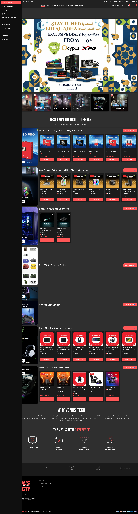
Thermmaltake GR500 (111, 387)
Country (41, 480)
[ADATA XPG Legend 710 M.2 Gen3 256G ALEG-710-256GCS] (79, 141)
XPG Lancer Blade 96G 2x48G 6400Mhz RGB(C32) (128, 151)
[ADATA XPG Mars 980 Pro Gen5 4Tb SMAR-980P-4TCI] (112, 141)
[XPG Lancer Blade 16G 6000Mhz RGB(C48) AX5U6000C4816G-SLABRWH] (96, 141)
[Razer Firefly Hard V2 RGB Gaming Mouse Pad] (47, 339)
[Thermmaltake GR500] (112, 379)
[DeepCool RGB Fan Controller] (63, 220)
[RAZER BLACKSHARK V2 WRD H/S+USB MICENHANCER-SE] (112, 339)
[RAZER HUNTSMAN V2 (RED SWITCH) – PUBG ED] (129, 339)
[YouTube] (112, 481)
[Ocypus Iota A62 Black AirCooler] (112, 181)
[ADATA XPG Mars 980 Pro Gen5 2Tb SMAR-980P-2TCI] (47, 141)
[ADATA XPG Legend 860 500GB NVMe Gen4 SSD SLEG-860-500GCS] (63, 141)
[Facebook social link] (104, 1)
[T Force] (71, 468)
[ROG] (98, 468)
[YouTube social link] (108, 1)
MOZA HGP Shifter (45, 387)
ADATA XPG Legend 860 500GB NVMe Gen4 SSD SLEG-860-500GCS (63, 151)
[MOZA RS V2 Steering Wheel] (63, 379)
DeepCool (42, 232)
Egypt (42, 486)
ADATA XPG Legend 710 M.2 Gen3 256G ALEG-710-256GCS (79, 151)
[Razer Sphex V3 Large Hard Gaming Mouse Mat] (63, 339)
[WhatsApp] (114, 481)
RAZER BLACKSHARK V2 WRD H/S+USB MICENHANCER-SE (112, 349)
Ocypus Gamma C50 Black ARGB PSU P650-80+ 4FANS (128, 191)
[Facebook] (107, 481)
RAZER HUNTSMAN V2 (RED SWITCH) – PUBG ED (128, 349)
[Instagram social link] (106, 1)
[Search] (125, 5)
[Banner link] (23, 102)
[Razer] (124, 468)
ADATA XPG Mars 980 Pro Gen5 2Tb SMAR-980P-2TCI (46, 151)
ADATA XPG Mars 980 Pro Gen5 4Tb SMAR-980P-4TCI (112, 151)
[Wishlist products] (132, 5)
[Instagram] (109, 481)
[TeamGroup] (44, 468)
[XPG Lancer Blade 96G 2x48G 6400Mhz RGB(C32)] (129, 141)
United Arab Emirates (46, 483)
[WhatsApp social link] (111, 1)
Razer (41, 351)
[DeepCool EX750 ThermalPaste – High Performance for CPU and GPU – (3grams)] (47, 220)
